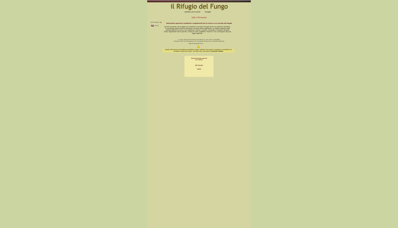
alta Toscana (199, 65)
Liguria (199, 69)
